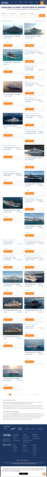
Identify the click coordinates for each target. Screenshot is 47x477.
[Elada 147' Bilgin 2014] (13, 255)
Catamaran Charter (26, 438)
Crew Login (15, 450)
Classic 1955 (33, 99)
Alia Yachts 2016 (33, 52)
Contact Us (34, 454)
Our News (34, 450)
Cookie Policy (36, 462)
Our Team (34, 452)
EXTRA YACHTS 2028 (34, 310)
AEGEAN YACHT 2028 (13, 310)
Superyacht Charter (26, 436)
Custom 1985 (29, 326)
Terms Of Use (30, 462)
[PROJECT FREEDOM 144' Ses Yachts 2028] (34, 345)
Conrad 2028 (13, 378)
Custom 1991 (32, 84)
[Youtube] (18, 460)
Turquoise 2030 (33, 36)
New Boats (15, 438)
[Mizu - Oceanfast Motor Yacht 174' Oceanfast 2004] (34, 113)
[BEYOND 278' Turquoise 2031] (13, 29)
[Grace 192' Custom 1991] (34, 81)
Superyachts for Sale (35, 436)
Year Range (32, 13)
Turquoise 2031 (12, 36)
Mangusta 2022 (12, 173)
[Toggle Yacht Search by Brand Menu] (42, 3)
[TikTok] (27, 460)
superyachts (13, 403)
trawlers (31, 403)
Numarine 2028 (34, 226)
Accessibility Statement (15, 463)
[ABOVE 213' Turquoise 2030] (34, 29)
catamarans (23, 403)
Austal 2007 (29, 68)
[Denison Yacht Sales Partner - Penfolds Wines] (13, 429)
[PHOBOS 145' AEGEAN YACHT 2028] (13, 329)
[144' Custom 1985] (34, 324)
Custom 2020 (8, 242)
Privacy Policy (16, 462)
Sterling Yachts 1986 (34, 258)
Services (25, 2)
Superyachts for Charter (36, 438)
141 (37, 394)
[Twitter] (29, 460)
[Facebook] (20, 460)
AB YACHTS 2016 (34, 284)
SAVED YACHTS (43, 0)
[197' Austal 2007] (34, 65)
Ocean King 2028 (34, 157)
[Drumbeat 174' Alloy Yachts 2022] (34, 129)
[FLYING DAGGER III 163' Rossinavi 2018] (34, 177)
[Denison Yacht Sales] (7, 435)
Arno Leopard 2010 (34, 242)
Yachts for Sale (15, 436)
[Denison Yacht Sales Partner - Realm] (40, 429)
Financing (24, 447)
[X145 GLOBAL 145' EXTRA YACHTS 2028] (34, 303)
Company (31, 2)
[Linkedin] (25, 460)
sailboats (26, 403)
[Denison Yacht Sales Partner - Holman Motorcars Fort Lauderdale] (20, 429)
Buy (12, 2)
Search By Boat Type (16, 440)
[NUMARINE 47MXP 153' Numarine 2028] (34, 219)
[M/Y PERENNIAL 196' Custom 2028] (13, 87)
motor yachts (18, 403)
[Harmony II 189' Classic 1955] (34, 97)
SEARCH (42, 15)
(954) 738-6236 (8, 441)
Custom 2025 (34, 200)
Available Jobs (15, 447)
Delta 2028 (13, 62)
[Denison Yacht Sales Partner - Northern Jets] (6, 429)
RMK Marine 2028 (13, 210)
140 (34, 394)
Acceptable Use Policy (32, 463)
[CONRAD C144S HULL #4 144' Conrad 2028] (13, 371)
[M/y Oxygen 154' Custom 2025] (34, 197)
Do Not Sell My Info (24, 463)
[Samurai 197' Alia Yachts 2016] (34, 50)
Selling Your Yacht (25, 450)
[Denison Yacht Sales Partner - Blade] (33, 429)
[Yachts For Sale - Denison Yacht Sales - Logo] (4, 3)
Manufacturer (4, 13)
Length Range (23, 13)
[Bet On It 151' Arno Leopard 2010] (34, 239)
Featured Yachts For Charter (27, 440)
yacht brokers (16, 413)
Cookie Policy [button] (37, 469)
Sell (16, 2)
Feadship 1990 (11, 147)
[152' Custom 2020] (13, 239)
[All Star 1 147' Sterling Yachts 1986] (34, 255)
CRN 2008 (10, 126)
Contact (36, 2)
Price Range (13, 13)
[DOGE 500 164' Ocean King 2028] (34, 150)
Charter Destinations (26, 442)
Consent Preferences (24, 462)
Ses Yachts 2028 (34, 352)
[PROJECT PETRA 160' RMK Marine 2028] (13, 203)
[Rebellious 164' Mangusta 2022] (13, 171)
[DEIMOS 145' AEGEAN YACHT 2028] (13, 303)
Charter (20, 2)
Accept (23, 473)
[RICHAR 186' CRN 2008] (13, 118)
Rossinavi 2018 (34, 184)
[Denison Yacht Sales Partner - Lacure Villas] (27, 429)
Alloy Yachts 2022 (34, 131)
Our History (34, 447)
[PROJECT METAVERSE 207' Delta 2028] (13, 55)
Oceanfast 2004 (34, 115)
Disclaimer (41, 462)
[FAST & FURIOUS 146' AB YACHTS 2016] (34, 277)
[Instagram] (22, 460)
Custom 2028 (13, 94)
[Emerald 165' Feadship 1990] (13, 145)
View (8, 45)
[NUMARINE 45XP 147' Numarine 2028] (13, 277)
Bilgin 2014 (10, 258)
